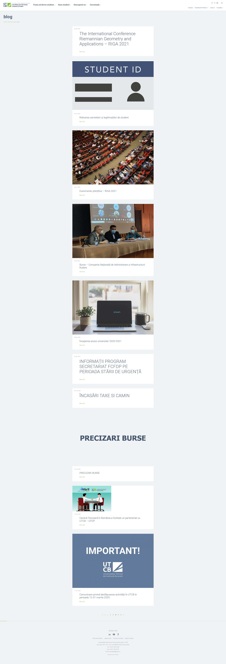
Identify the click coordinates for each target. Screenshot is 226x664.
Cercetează (94, 5)
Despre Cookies (129, 638)
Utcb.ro (212, 8)
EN (212, 3)
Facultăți (219, 8)
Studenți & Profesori (201, 8)
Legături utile (107, 638)
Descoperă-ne (80, 5)
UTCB (5, 22)
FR (214, 3)
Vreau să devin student (43, 5)
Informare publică (97, 638)
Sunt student (64, 5)
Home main (10, 22)
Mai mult (82, 52)
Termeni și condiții (118, 638)
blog (15, 22)
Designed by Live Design (113, 654)
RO (217, 3)
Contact (190, 8)
